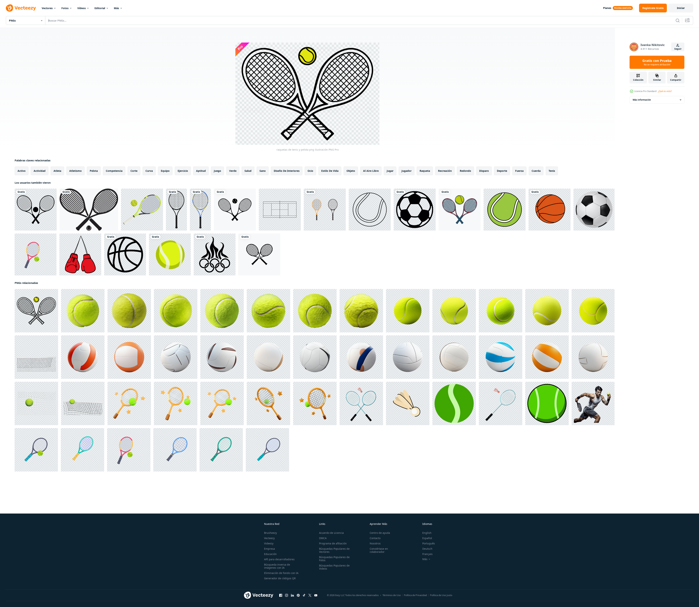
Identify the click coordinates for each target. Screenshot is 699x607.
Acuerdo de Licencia (331, 533)
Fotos (65, 8)
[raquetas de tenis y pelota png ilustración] (36, 310)
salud (248, 171)
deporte (502, 171)
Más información (642, 99)
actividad (40, 171)
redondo (465, 171)
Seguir (677, 48)
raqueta (425, 171)
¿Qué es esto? (665, 91)
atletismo (75, 171)
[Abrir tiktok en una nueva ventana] (304, 595)
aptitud (201, 171)
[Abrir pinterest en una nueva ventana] (298, 595)
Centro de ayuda (380, 533)
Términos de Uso (391, 595)
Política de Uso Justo (441, 595)
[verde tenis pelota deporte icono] (547, 403)
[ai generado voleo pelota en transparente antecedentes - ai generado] (83, 357)
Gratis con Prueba (657, 62)
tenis (552, 171)
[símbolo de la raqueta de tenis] (142, 210)
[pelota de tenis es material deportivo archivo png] (170, 254)
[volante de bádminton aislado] (407, 403)
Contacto (375, 538)
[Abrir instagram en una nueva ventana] (286, 595)
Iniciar (681, 8)
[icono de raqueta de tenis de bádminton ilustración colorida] (325, 210)
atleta (57, 171)
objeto (350, 171)
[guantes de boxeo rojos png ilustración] (80, 254)
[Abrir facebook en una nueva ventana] (280, 595)
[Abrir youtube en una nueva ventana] (315, 595)
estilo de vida (329, 171)
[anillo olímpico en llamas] (215, 254)
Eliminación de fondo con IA (281, 573)
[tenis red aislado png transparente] (36, 357)
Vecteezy (269, 538)
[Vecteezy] (21, 8)
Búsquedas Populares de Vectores (334, 550)
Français (427, 554)
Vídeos (81, 8)
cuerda (536, 171)
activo (22, 171)
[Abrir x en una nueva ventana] (309, 595)
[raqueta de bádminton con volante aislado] (361, 403)
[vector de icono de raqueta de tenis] (259, 254)
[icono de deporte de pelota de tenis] (454, 403)
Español (427, 538)
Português (428, 543)
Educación (270, 554)
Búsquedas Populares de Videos (334, 567)
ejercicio (183, 171)
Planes (607, 8)
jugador (406, 171)
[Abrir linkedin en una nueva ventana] (292, 595)
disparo (484, 171)
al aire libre (371, 171)
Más (116, 8)
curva (149, 171)
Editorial (99, 8)
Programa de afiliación (333, 543)
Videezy (268, 543)
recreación (445, 171)
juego (217, 171)
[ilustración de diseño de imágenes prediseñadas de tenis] (36, 210)
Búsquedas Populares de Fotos (334, 558)
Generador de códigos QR (280, 578)
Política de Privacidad (415, 595)
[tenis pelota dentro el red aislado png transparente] (36, 403)
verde (232, 171)
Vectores (47, 8)
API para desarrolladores (279, 559)
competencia (114, 171)
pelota (94, 171)
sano (262, 171)
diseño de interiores (287, 171)
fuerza (519, 171)
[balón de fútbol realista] (594, 210)
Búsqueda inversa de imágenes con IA (277, 566)
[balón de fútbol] (415, 210)
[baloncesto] (125, 254)
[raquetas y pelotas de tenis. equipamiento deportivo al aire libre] (35, 254)
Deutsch (427, 548)
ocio (310, 171)
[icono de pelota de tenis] (370, 210)
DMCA (323, 538)
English (426, 533)
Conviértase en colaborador (379, 550)
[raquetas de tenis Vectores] (235, 210)
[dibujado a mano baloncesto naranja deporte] (549, 210)
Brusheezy (270, 533)
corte (133, 171)
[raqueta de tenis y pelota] (89, 210)
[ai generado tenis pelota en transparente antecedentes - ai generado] (407, 310)
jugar (390, 171)
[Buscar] (677, 20)
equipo (165, 171)
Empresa (269, 548)
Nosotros (375, 543)
